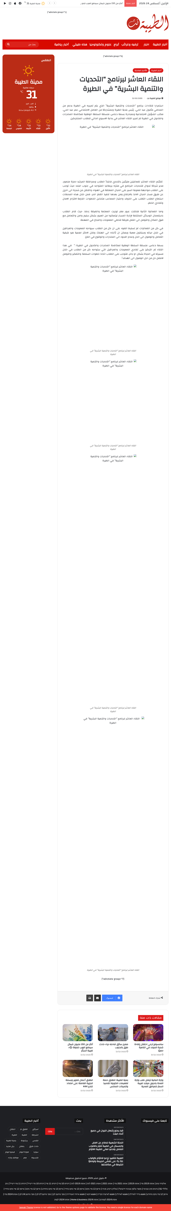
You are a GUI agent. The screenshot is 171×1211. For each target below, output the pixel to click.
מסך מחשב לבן (59, 1194)
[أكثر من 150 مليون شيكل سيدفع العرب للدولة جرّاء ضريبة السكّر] (78, 1032)
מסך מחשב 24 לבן (27, 1194)
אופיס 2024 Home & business (84, 1200)
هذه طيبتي (79, 44)
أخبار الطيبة (160, 44)
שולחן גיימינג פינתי (109, 1189)
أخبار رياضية (61, 44)
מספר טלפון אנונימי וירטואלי (130, 1189)
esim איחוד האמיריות (76, 1194)
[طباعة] (89, 998)
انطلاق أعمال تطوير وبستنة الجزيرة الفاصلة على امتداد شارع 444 (79, 1083)
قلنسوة (34, 1157)
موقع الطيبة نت (154, 98)
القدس (35, 1140)
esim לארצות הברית (106, 1194)
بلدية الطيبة (11, 1140)
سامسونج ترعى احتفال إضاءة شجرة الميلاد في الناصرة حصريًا (148, 1047)
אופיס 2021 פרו (120, 1184)
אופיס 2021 (108, 1184)
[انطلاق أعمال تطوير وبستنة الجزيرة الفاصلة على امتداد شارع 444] (78, 1068)
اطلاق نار (24, 1129)
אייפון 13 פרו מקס (93, 1189)
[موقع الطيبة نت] (147, 23)
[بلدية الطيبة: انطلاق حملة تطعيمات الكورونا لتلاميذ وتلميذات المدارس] (113, 1068)
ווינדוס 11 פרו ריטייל (18, 1184)
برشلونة (24, 1140)
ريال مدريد (10, 1146)
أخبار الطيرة (156, 70)
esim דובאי (91, 1194)
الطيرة (14, 1135)
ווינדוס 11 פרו (51, 1184)
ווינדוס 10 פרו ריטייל (36, 1184)
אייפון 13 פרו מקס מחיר (74, 1189)
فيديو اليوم (10, 1152)
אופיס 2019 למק (78, 1184)
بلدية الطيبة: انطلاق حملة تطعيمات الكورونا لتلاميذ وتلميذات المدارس (115, 1083)
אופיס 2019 (134, 1184)
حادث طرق (33, 1146)
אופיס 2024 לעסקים (108, 1200)
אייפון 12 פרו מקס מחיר (14, 1189)
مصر (25, 1157)
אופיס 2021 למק (94, 1184)
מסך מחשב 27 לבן (43, 1194)
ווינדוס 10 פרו (63, 1184)
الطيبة (24, 1135)
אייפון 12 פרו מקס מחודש (157, 1194)
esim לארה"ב (122, 1194)
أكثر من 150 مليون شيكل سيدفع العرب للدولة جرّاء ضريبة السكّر (93, 3)
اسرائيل (35, 1129)
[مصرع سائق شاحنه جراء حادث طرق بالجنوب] (113, 1032)
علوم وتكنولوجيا (100, 44)
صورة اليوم (24, 1152)
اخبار (146, 44)
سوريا (36, 1152)
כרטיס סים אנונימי (150, 1189)
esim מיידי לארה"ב (137, 1194)
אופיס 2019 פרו (147, 1184)
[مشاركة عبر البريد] (97, 998)
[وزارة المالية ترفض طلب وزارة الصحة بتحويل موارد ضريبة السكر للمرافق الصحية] (148, 1068)
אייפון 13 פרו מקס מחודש (52, 1189)
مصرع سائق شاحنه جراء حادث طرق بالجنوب (113, 1046)
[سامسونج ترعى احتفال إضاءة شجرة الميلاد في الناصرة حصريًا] (148, 1032)
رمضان (21, 1146)
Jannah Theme (26, 1207)
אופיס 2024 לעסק (61, 1200)
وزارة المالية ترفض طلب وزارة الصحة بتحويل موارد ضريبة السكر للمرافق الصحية (149, 1083)
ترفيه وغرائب (129, 44)
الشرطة (35, 1135)
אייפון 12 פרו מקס (33, 1189)
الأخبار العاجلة (141, 70)
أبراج (116, 44)
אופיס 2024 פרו (11, 1194)
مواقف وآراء (13, 1157)
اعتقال (12, 1129)
